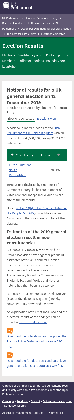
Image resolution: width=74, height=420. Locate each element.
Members (8, 61)
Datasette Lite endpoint (57, 401)
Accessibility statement (16, 413)
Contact (35, 401)
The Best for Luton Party (22, 34)
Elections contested (20, 118)
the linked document (33, 322)
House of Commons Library (41, 18)
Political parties (57, 55)
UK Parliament (11, 18)
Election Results (12, 23)
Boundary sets (55, 61)
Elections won (46, 118)
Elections (8, 55)
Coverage (8, 401)
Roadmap (22, 401)
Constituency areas (30, 55)
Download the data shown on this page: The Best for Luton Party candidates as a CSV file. (37, 341)
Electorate (48, 155)
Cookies (38, 413)
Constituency (25, 155)
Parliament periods (39, 23)
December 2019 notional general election (46, 28)
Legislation (9, 66)
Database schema (15, 405)
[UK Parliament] (17, 6)
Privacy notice (54, 413)
